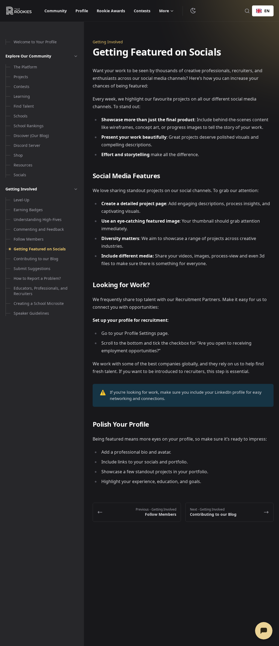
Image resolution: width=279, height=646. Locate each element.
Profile (81, 10)
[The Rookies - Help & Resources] (18, 11)
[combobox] (263, 10)
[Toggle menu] (75, 56)
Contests (142, 10)
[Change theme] (193, 11)
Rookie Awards (111, 10)
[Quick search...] (247, 11)
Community (55, 10)
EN (266, 10)
